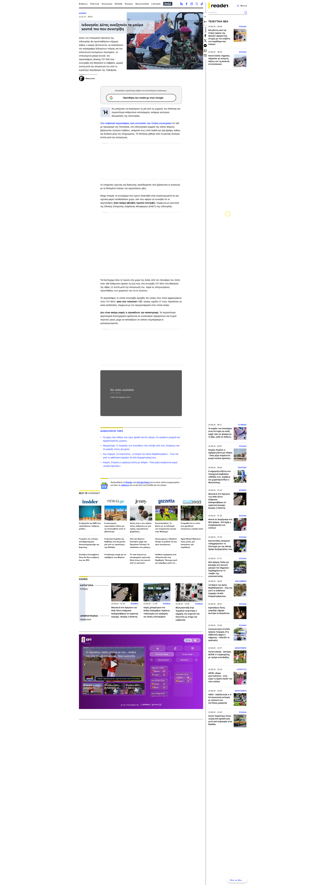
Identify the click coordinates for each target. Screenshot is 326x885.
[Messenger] (205, 45)
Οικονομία (107, 4)
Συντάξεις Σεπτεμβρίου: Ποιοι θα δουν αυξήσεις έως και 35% (89, 557)
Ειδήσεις (83, 4)
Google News (143, 482)
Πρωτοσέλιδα (142, 4)
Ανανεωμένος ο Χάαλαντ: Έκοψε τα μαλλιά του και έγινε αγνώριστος (166, 541)
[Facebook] (186, 4)
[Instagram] (191, 4)
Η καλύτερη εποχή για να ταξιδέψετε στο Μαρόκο (115, 555)
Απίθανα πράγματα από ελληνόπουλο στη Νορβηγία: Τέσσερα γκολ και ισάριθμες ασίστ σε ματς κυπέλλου (166, 558)
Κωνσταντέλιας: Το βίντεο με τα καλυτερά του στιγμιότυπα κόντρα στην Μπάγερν (165, 527)
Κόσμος (129, 4)
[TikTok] (202, 4)
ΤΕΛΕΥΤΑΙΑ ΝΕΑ (218, 21)
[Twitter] (196, 4)
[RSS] (181, 4)
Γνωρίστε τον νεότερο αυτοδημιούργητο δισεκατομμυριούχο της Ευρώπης (89, 543)
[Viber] (205, 55)
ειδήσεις (125, 485)
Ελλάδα (118, 4)
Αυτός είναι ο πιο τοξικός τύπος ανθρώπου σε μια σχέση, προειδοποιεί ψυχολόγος (141, 527)
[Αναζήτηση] (245, 12)
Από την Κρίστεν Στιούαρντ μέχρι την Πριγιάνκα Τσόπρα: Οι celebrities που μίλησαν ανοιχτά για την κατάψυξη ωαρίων (141, 543)
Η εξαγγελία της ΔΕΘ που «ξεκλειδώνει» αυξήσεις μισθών (90, 526)
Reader (129, 482)
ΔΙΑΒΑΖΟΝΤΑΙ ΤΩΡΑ (111, 431)
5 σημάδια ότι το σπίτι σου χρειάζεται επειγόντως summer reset (192, 526)
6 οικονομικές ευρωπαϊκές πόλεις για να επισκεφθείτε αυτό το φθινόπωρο (114, 527)
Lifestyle (156, 4)
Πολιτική (94, 4)
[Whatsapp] (205, 50)
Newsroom (85, 619)
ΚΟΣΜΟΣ (82, 13)
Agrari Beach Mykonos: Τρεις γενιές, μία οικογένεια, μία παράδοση (191, 543)
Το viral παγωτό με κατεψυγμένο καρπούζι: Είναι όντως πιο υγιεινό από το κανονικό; (140, 558)
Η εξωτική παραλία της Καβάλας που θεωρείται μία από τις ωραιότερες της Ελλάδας (114, 543)
